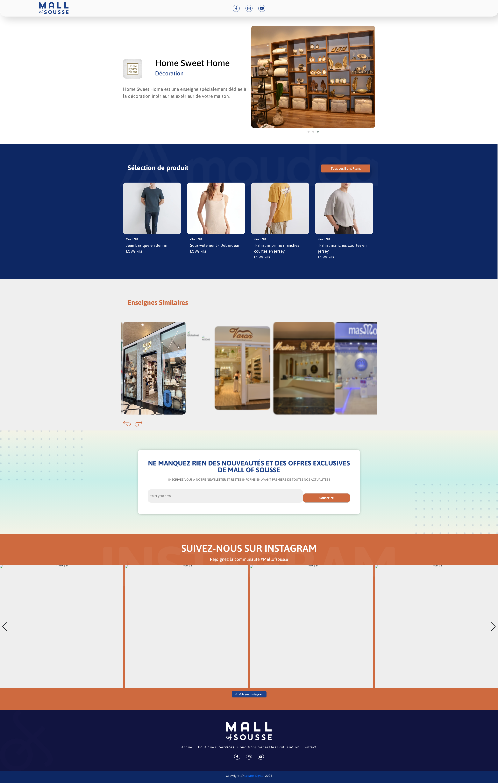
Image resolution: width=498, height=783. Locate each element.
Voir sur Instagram (251, 694)
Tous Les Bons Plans (346, 168)
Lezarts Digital (254, 775)
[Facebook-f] (236, 8)
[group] (61, 626)
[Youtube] (261, 8)
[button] (308, 132)
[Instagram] (249, 8)
